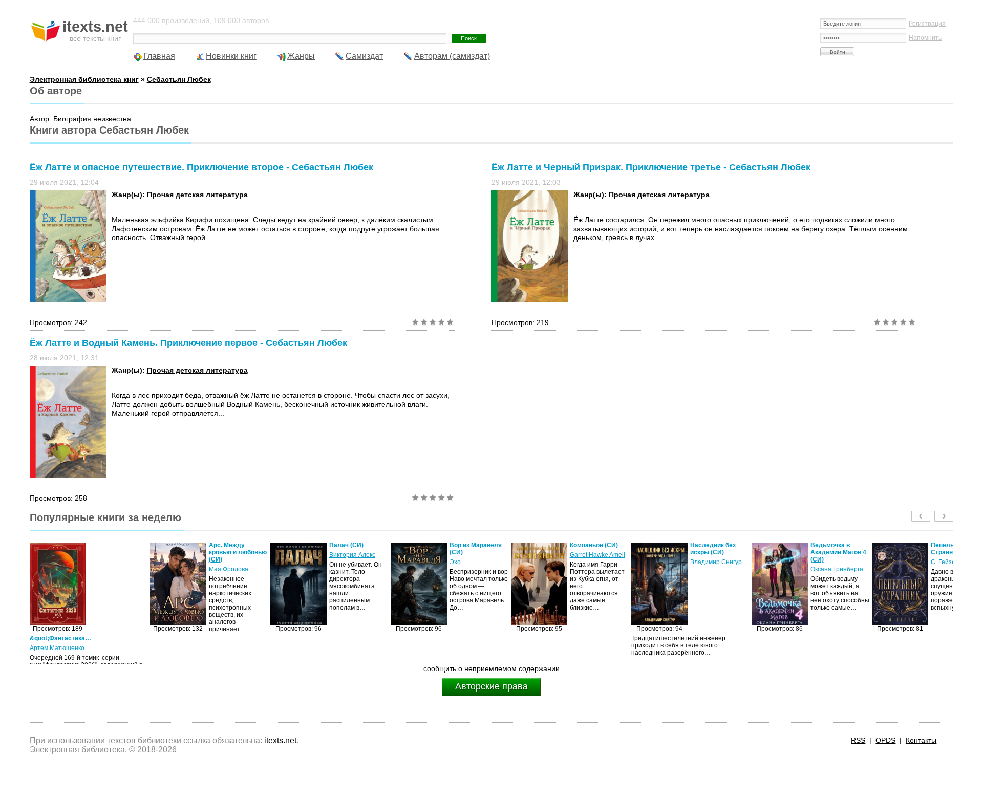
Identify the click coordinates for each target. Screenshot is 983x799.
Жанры (301, 56)
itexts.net (280, 740)
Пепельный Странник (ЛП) (831, 549)
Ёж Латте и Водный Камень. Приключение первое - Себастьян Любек (188, 343)
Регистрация (927, 23)
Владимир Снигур (596, 562)
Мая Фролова (108, 569)
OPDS (885, 740)
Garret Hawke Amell (477, 554)
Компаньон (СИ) (474, 545)
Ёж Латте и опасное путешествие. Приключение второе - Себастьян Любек (201, 167)
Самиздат (364, 56)
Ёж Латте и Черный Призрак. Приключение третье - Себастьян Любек (651, 167)
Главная (159, 56)
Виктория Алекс (232, 554)
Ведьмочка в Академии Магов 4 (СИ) (718, 552)
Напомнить (925, 37)
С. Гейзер (824, 562)
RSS (858, 740)
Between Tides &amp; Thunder (953, 549)
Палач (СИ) (226, 545)
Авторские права (491, 686)
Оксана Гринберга (716, 569)
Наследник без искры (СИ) (592, 549)
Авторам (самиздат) (452, 56)
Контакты (921, 740)
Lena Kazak (947, 562)
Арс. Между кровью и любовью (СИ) (117, 552)
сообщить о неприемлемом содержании (491, 668)
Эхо (334, 562)
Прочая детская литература (197, 194)
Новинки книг (231, 56)
